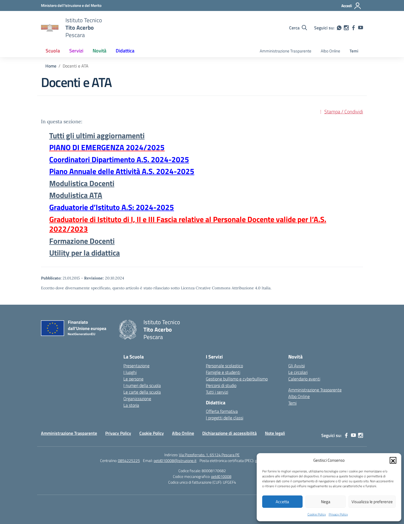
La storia (131, 405)
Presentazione (136, 365)
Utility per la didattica (84, 253)
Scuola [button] (53, 50)
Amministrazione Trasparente (285, 51)
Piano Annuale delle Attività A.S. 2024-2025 (121, 171)
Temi (354, 51)
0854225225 (129, 460)
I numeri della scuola (142, 385)
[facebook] (353, 27)
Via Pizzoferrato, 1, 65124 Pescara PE (209, 455)
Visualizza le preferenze (372, 501)
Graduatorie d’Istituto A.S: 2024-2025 (111, 207)
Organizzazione (137, 398)
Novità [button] (99, 50)
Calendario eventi (304, 379)
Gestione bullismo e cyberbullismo (237, 379)
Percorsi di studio (221, 385)
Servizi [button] (76, 50)
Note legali (275, 433)
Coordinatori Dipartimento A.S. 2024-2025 (119, 159)
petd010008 (221, 476)
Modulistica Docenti (81, 183)
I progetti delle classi (224, 417)
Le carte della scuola (142, 392)
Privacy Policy (338, 514)
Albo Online (330, 51)
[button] (393, 460)
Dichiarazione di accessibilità (229, 433)
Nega (325, 501)
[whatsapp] (339, 27)
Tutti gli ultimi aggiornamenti (97, 135)
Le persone (133, 379)
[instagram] (346, 27)
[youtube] (360, 27)
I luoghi (130, 372)
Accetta (282, 501)
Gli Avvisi (296, 365)
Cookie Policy (317, 514)
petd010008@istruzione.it (175, 460)
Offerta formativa (222, 411)
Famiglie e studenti (223, 372)
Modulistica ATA (75, 195)
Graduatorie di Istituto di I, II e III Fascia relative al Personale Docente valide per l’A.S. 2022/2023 (187, 224)
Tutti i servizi (217, 392)
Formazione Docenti (82, 241)
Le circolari (298, 372)
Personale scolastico (224, 365)
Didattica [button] (125, 50)
